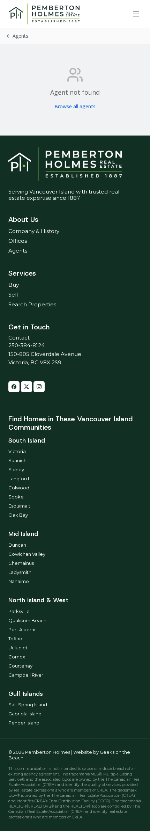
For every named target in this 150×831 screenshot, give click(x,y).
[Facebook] (14, 386)
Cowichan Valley (26, 554)
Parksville (19, 611)
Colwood (18, 487)
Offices (17, 241)
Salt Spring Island (27, 704)
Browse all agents (75, 106)
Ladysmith (19, 572)
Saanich (17, 460)
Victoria (17, 451)
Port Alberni (21, 629)
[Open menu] (136, 14)
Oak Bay (18, 515)
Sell (13, 294)
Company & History (33, 231)
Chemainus (21, 563)
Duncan (17, 545)
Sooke (16, 497)
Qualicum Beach (27, 620)
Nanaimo (18, 581)
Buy (13, 285)
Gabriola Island (25, 713)
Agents (17, 250)
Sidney (16, 469)
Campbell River (25, 675)
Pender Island (23, 723)
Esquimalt (19, 506)
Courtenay (20, 666)
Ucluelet (18, 647)
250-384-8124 (26, 345)
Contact (19, 337)
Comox (16, 656)
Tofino (15, 638)
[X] (26, 386)
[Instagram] (39, 386)
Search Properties (32, 304)
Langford (18, 478)
